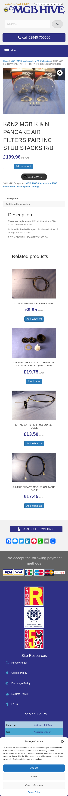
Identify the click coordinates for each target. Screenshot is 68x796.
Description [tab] (12, 198)
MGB (12, 61)
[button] (63, 741)
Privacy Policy (34, 792)
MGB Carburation (43, 61)
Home (6, 61)
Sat (8, 732)
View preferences (34, 785)
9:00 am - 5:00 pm (43, 725)
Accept (34, 768)
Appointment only (42, 732)
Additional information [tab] (18, 204)
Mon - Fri (10, 725)
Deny (34, 776)
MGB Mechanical (25, 61)
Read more (34, 381)
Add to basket (23, 166)
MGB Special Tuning (28, 186)
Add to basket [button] (34, 319)
